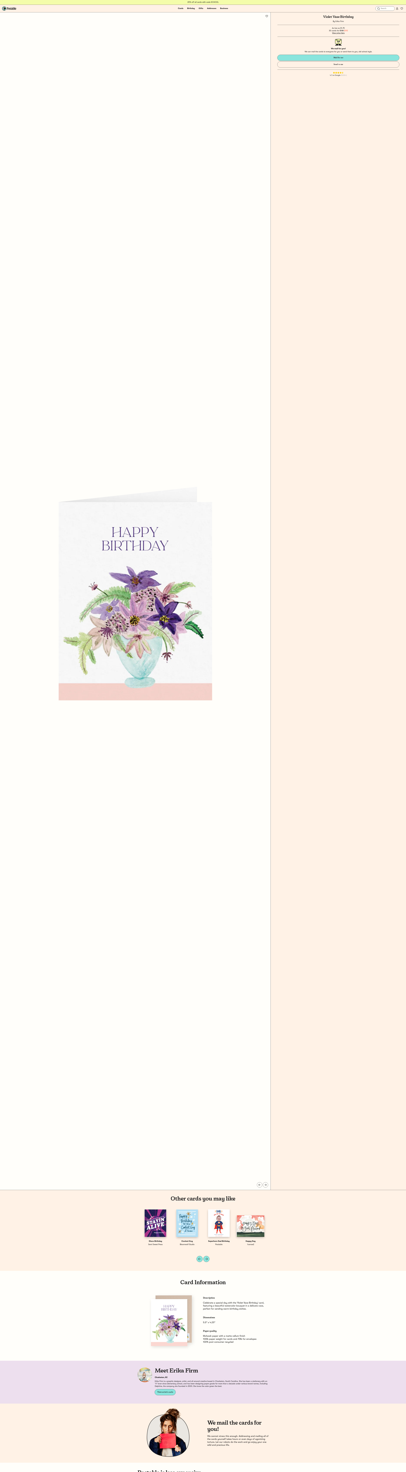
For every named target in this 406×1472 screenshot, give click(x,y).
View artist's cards (165, 1392)
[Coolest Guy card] (187, 1223)
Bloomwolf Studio (187, 1244)
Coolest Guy (187, 1241)
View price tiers (338, 33)
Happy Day (251, 1241)
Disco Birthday (155, 1241)
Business (224, 8)
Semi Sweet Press (155, 1244)
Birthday (191, 8)
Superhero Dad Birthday (219, 1241)
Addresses (211, 8)
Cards (180, 8)
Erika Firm (339, 21)
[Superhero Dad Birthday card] (219, 1223)
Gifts (201, 8)
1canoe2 (250, 1244)
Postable (218, 1244)
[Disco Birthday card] (155, 1223)
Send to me (338, 64)
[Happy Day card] (250, 1226)
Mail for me (338, 58)
